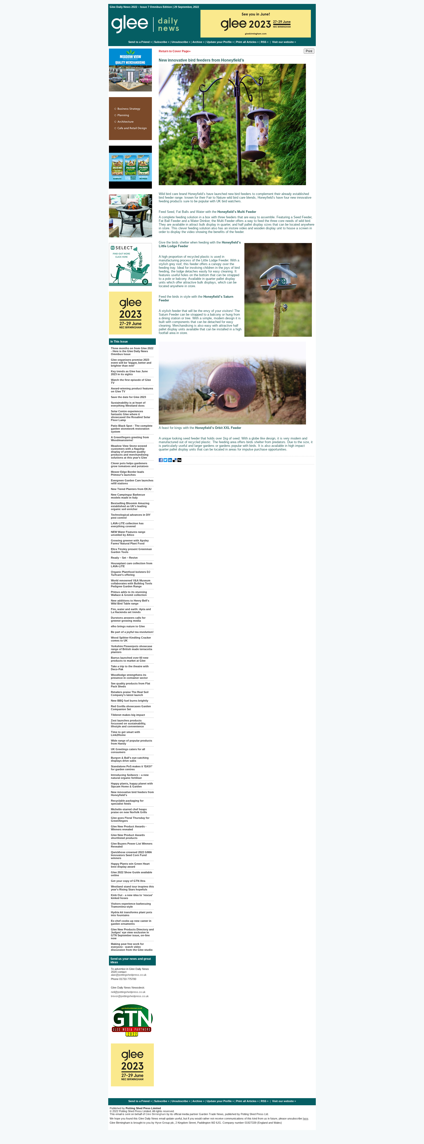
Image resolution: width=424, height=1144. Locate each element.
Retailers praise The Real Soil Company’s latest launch (129, 693)
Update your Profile (219, 41)
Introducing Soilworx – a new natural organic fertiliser (130, 776)
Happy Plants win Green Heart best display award (130, 865)
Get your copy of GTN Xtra (128, 880)
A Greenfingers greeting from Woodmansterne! (130, 439)
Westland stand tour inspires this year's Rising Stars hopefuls (132, 888)
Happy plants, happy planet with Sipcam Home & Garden (132, 785)
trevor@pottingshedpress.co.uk (130, 996)
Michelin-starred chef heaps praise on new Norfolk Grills (129, 811)
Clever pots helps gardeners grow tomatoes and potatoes (129, 465)
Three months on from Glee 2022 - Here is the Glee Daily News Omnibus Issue (132, 351)
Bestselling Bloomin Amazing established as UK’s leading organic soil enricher (130, 506)
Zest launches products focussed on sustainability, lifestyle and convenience (128, 723)
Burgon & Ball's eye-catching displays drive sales (130, 759)
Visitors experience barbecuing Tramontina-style (131, 905)
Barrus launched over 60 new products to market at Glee (129, 659)
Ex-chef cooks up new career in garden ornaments (131, 922)
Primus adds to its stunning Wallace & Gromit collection (129, 593)
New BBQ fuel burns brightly (129, 700)
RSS (263, 41)
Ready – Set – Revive (124, 557)
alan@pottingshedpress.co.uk (128, 974)
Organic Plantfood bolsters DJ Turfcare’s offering (130, 573)
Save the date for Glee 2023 (128, 397)
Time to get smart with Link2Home (125, 733)
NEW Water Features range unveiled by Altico (128, 533)
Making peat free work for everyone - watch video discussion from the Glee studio (132, 946)
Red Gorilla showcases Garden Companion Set (131, 708)
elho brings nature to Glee (128, 626)
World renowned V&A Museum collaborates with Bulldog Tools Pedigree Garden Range (131, 583)
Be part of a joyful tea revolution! (132, 631)
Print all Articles (246, 41)
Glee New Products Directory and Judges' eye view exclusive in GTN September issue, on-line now (132, 934)
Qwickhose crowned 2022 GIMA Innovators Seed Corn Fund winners (131, 855)
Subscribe (160, 41)
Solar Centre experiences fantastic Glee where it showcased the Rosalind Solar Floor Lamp (130, 416)
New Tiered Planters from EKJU (131, 489)
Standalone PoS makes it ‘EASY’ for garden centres (131, 768)
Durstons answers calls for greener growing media (128, 619)
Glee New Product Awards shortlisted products (128, 836)
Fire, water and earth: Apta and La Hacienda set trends (131, 611)
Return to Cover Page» (175, 51)
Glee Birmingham (156, 1114)
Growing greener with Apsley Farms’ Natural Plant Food (130, 542)
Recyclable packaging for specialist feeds (127, 802)
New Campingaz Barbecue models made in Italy (128, 496)
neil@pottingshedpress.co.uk (128, 991)
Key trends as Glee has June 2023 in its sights (129, 373)
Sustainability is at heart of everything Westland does (128, 404)
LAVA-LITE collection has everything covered (127, 525)
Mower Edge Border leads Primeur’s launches (127, 473)
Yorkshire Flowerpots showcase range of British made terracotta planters (131, 649)
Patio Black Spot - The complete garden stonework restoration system (131, 428)
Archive (197, 41)
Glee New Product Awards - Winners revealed (128, 828)
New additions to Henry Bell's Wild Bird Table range (130, 602)
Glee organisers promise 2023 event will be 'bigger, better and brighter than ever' (131, 362)
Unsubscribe (180, 41)
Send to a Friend (139, 41)
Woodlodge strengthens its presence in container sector (129, 676)
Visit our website (283, 41)
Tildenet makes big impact (128, 714)
